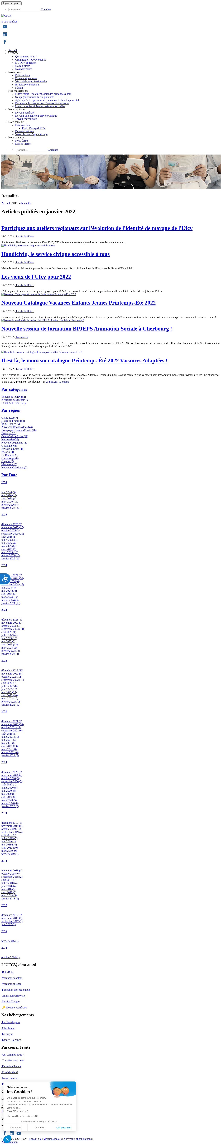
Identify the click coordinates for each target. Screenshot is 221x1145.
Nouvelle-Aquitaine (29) (14, 442)
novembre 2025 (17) (12, 527)
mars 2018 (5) (9, 895)
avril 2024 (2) (8, 593)
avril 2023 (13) (9, 644)
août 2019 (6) (8, 835)
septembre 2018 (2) (11, 876)
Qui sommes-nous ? (13, 1054)
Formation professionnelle (16, 989)
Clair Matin (8, 1028)
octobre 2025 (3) (10, 530)
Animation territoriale (13, 995)
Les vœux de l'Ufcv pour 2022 (36, 277)
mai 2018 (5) (8, 889)
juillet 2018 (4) (9, 882)
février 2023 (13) (10, 650)
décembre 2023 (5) (11, 619)
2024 (4, 565)
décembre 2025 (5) (11, 524)
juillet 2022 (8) (9, 686)
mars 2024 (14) (9, 596)
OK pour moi (63, 1127)
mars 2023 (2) (9, 647)
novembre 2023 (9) (11, 622)
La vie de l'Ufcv (24, 236)
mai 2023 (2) (8, 641)
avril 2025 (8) (8, 549)
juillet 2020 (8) (9, 787)
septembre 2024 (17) (12, 584)
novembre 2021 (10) (12, 724)
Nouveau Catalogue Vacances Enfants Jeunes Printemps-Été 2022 (78, 303)
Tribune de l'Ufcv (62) (13, 396)
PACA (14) (7, 451)
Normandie (21, 337)
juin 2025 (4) (8, 542)
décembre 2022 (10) (12, 670)
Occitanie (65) (9, 445)
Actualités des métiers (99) (15, 399)
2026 (4, 482)
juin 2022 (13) (9, 689)
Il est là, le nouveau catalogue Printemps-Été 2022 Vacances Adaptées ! (84, 360)
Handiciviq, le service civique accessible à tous (55, 254)
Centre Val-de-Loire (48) (14, 436)
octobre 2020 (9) (10, 778)
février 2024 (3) (9, 600)
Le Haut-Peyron (11, 1022)
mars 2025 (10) (9, 552)
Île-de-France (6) (10, 423)
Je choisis (39, 1127)
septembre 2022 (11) (12, 679)
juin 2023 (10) (9, 638)
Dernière (64, 381)
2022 (4, 660)
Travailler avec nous (13, 1060)
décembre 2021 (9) (11, 721)
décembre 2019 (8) (11, 822)
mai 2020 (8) (8, 793)
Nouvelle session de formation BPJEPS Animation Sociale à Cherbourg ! (86, 328)
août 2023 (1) (8, 632)
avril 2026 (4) (8, 498)
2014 (4, 947)
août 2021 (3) (8, 733)
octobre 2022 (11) (11, 676)
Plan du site (35, 1138)
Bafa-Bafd (7, 972)
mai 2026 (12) (9, 495)
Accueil (5, 203)
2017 (4, 905)
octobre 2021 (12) (11, 727)
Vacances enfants (11, 983)
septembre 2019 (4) (11, 832)
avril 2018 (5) (8, 892)
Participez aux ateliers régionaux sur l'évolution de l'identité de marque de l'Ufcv (97, 228)
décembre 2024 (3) (11, 575)
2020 (4, 762)
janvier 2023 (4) (10, 653)
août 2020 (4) (8, 784)
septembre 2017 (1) (11, 921)
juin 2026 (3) (8, 492)
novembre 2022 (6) (11, 673)
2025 (4, 514)
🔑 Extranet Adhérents (14, 1007)
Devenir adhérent (11, 1066)
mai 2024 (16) (9, 590)
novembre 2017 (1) (11, 918)
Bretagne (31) (8, 433)
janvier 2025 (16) (10, 558)
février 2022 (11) (10, 701)
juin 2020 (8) (8, 790)
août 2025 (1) (8, 536)
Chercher (46, 9)
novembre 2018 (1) (11, 870)
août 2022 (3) (8, 682)
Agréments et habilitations (77, 1138)
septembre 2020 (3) (11, 781)
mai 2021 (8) (8, 742)
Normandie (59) (10, 439)
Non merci (15, 1127)
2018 (4, 860)
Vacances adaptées (12, 977)
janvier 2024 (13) (10, 603)
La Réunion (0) (9, 455)
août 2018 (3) (8, 879)
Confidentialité (10, 1072)
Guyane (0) (7, 461)
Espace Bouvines (11, 1039)
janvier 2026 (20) (10, 507)
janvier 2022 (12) (10, 704)
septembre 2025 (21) (12, 533)
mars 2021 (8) (9, 749)
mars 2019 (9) (9, 850)
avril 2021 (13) (9, 746)
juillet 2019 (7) (9, 838)
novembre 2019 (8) (11, 825)
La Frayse (7, 1034)
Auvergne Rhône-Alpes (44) (17, 427)
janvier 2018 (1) (10, 898)
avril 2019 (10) (9, 847)
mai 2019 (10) (9, 844)
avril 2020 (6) (8, 796)
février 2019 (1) (9, 853)
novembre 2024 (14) (12, 578)
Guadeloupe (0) (9, 458)
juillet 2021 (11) (10, 736)
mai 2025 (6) (8, 546)
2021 (4, 711)
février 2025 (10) (10, 555)
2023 (4, 609)
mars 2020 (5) (9, 800)
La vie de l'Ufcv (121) (13, 402)
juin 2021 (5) (8, 739)
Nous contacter (10, 1078)
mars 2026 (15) (9, 501)
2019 (4, 813)
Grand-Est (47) (9, 417)
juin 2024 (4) (8, 587)
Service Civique (11, 1001)
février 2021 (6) (9, 752)
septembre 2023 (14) (12, 628)
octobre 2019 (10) (11, 828)
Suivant (53, 381)
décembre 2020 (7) (11, 772)
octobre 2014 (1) (10, 957)
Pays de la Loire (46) (12, 448)
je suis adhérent (9, 21)
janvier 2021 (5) (10, 755)
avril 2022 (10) (9, 695)
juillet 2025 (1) (9, 539)
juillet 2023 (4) (9, 635)
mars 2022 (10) (9, 698)
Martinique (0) (9, 464)
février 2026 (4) (9, 504)
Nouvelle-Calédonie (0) (14, 467)
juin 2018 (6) (8, 886)
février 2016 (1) (9, 940)
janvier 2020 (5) (10, 806)
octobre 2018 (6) (10, 873)
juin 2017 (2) (8, 924)
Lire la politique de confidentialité (22, 1116)
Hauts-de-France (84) (13, 420)
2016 (4, 931)
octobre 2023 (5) (10, 625)
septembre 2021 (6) (11, 730)
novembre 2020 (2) (11, 775)
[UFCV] (6, 15)
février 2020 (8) (9, 803)
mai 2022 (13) (9, 692)
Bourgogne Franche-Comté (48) (18, 430)
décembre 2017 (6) (11, 914)
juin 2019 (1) (8, 841)
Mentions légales (52, 1138)
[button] (7, 1139)
